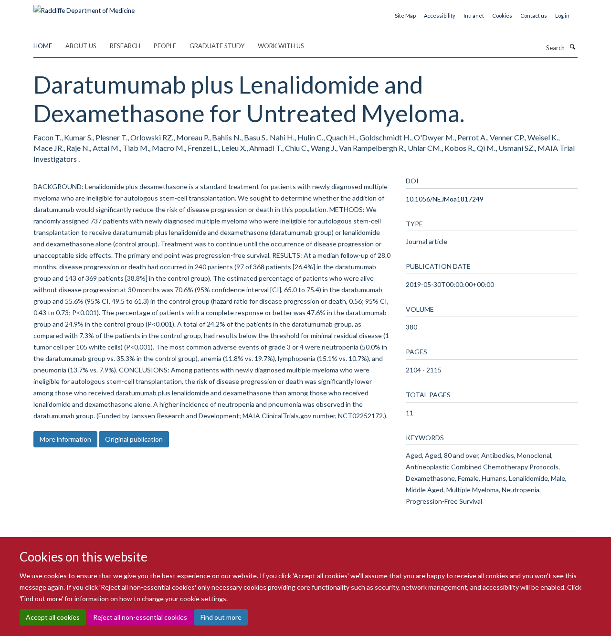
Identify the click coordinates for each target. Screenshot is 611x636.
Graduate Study (217, 46)
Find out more (221, 617)
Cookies (502, 15)
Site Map (405, 15)
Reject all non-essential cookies (140, 617)
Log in (562, 15)
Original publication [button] (134, 439)
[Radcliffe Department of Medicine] (84, 7)
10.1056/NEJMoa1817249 (445, 199)
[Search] (572, 47)
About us (80, 46)
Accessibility (439, 15)
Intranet (474, 15)
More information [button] (65, 439)
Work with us (281, 46)
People (165, 46)
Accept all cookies (53, 617)
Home (42, 46)
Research (125, 46)
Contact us (533, 15)
